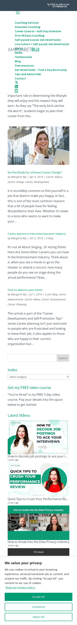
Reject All (38, 617)
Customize (38, 607)
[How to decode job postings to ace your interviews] (38, 437)
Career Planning (17, 304)
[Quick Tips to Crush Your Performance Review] (38, 480)
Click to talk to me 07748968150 (59, 5)
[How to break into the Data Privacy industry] (38, 522)
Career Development (37, 182)
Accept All (38, 597)
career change (16, 182)
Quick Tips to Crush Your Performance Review (40, 499)
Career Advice (54, 177)
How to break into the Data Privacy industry (38, 542)
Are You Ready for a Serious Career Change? (35, 172)
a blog (49, 238)
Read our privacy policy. (21, 587)
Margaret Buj (19, 177)
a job (48, 294)
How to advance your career (25, 290)
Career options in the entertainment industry (37, 233)
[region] (38, 591)
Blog (54, 294)
